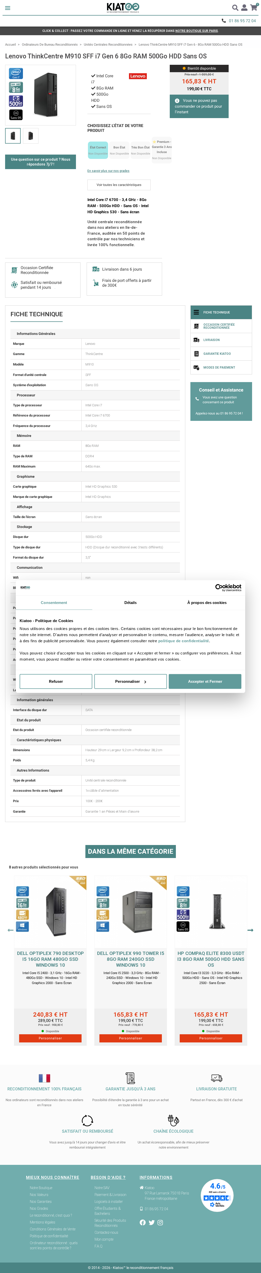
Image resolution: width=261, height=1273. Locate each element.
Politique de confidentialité (49, 1236)
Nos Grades (39, 1208)
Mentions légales (42, 1222)
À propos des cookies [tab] (207, 602)
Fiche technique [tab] (216, 312)
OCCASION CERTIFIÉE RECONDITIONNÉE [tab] (219, 326)
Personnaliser (127, 681)
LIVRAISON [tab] (211, 340)
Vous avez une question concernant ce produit (220, 399)
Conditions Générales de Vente (52, 1229)
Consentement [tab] (54, 602)
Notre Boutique (41, 1188)
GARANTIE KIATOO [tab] (217, 354)
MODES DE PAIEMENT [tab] (219, 367)
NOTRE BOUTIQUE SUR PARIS (196, 31)
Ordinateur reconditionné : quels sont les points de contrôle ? (54, 1245)
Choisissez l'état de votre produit (115, 128)
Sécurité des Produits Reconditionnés (110, 1223)
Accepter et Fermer (205, 681)
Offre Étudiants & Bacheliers (108, 1211)
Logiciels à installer (109, 1202)
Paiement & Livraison (110, 1195)
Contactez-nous (106, 1232)
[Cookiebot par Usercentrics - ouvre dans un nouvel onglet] (219, 587)
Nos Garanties (41, 1202)
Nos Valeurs (39, 1195)
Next (250, 930)
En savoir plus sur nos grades (108, 171)
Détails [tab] (130, 602)
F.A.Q (98, 1246)
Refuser (56, 681)
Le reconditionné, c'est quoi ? (51, 1215)
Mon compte (104, 1239)
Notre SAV (102, 1188)
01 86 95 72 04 (242, 20)
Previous (11, 930)
